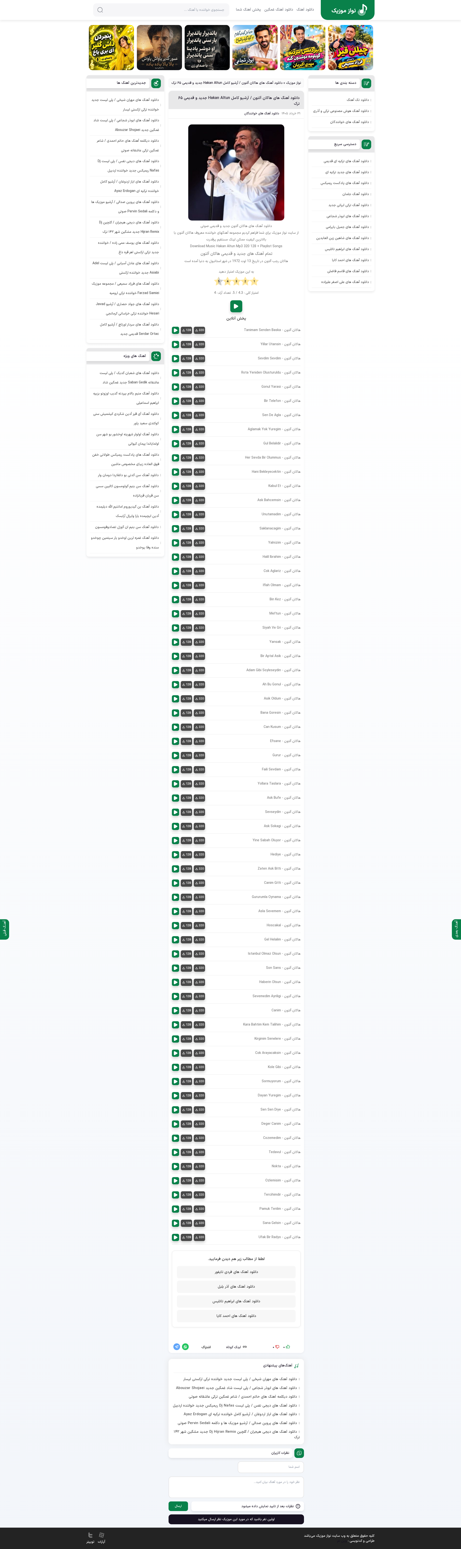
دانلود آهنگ (305, 9)
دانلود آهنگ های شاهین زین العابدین (342, 238)
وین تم (342, 1540)
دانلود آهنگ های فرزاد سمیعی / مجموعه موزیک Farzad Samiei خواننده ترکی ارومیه (125, 288)
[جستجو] (100, 10)
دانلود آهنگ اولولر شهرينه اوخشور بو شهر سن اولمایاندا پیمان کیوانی (127, 439)
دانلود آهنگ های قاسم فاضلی (348, 271)
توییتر (90, 1541)
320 (201, 330)
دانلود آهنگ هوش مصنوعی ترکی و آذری (341, 111)
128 (188, 330)
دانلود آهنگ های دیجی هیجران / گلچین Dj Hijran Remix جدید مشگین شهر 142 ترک (237, 1434)
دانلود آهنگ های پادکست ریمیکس (345, 183)
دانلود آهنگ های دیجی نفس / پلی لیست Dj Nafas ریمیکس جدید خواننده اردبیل (235, 1405)
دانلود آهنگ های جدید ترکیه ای (347, 172)
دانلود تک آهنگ (358, 100)
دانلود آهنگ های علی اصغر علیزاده (345, 282)
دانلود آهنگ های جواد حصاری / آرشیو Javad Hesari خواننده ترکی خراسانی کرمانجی (127, 309)
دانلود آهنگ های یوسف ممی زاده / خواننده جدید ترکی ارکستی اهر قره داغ (128, 247)
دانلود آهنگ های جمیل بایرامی (347, 227)
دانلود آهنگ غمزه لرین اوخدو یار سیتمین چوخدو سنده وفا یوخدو (125, 542)
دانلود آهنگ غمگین (278, 9)
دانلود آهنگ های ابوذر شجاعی (348, 216)
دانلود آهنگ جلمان (355, 194)
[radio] (254, 281)
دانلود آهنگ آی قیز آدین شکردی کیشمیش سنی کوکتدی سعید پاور (126, 419)
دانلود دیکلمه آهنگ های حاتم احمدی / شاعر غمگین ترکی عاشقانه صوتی (243, 1397)
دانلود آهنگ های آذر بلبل (236, 1287)
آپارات (101, 1541)
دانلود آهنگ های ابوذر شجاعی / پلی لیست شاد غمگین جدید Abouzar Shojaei (236, 1388)
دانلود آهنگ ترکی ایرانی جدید (348, 205)
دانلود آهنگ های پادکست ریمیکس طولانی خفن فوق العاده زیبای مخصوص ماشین (125, 459)
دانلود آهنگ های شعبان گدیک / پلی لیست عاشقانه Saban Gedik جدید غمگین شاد (129, 378)
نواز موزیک (293, 83)
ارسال (178, 1506)
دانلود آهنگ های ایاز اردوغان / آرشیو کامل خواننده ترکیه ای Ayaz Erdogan (240, 1414)
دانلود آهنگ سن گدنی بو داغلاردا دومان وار (128, 475)
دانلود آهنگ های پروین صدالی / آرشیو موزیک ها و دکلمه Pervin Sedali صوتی (237, 1423)
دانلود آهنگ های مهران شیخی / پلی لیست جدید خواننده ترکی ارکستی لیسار (240, 1379)
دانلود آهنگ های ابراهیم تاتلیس (236, 1301)
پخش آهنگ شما (248, 9)
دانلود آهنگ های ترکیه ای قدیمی (346, 161)
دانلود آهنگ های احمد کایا (236, 1316)
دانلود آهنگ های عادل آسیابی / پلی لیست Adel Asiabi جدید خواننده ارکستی (125, 268)
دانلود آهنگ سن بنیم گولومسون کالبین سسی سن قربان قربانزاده (127, 491)
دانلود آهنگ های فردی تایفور (236, 1272)
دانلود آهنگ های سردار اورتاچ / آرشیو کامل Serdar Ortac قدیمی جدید (129, 329)
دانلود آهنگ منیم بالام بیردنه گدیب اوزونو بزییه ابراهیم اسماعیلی (126, 398)
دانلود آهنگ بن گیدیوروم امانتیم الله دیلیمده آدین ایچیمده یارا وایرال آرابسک (128, 511)
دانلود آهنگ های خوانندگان (261, 113)
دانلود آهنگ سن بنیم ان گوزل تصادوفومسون (127, 527)
